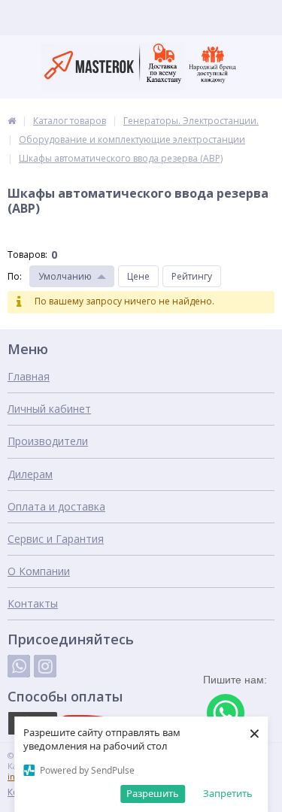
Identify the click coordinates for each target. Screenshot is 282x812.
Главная (29, 376)
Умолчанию (65, 276)
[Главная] (12, 120)
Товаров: (27, 254)
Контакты (33, 603)
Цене (138, 276)
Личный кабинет (49, 408)
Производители (48, 441)
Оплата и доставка (56, 506)
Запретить (228, 793)
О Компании (39, 571)
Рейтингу (191, 276)
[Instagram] (45, 666)
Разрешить (152, 793)
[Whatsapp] (19, 666)
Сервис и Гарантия (56, 539)
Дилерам (30, 474)
